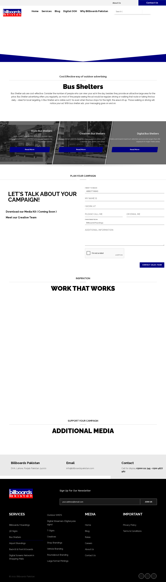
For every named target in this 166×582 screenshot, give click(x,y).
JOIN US (148, 502)
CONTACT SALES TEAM (152, 265)
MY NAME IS (91, 198)
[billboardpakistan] (32, 493)
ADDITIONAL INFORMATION (99, 230)
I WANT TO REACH (91, 188)
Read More (29, 149)
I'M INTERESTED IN (91, 219)
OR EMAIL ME (133, 214)
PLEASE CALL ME (93, 214)
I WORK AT (90, 206)
